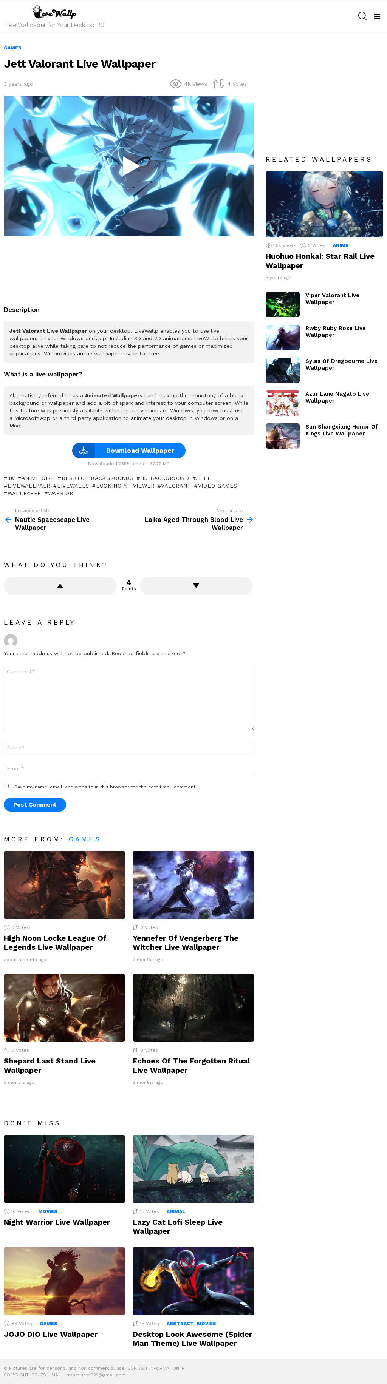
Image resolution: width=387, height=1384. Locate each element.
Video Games (217, 486)
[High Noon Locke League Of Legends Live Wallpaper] (64, 885)
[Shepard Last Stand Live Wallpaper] (64, 1008)
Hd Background (164, 478)
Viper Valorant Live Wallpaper (332, 298)
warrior (60, 493)
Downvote (196, 586)
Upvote (60, 586)
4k (11, 478)
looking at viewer (125, 486)
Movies (47, 1211)
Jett (203, 478)
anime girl (38, 478)
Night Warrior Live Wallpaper (57, 1222)
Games (85, 839)
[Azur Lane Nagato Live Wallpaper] (283, 403)
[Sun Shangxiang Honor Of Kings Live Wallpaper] (283, 436)
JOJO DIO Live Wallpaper (51, 1334)
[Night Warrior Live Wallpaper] (64, 1169)
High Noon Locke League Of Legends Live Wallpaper (55, 942)
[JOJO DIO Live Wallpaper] (64, 1281)
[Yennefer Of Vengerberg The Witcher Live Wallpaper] (193, 885)
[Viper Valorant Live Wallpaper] (283, 304)
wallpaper (24, 493)
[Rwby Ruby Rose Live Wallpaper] (283, 337)
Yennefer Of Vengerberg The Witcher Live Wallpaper (185, 942)
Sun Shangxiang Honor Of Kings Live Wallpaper (341, 430)
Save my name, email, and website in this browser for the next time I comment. (105, 787)
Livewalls (73, 486)
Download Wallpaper (140, 450)
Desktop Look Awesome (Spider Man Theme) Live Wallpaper (192, 1339)
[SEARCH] (362, 16)
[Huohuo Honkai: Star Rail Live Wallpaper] (324, 204)
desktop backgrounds (97, 478)
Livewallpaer (29, 486)
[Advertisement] (141, 268)
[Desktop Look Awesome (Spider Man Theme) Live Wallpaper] (193, 1281)
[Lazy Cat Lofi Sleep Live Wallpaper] (193, 1169)
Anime (340, 245)
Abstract (180, 1323)
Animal (176, 1211)
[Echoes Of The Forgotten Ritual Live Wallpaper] (193, 1008)
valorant (176, 486)
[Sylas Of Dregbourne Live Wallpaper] (283, 370)
